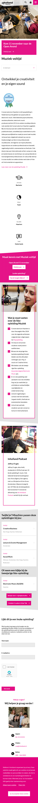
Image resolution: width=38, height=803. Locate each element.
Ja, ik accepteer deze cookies (19, 794)
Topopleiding (18, 340)
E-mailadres (6, 653)
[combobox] (19, 68)
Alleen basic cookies (9, 785)
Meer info (22, 785)
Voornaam (5, 641)
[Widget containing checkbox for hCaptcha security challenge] (9, 670)
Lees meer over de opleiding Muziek (13, 167)
